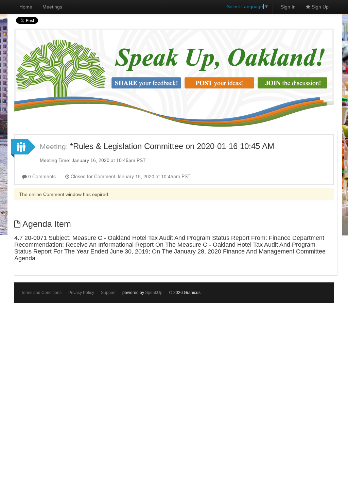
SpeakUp (153, 292)
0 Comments (41, 176)
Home (25, 7)
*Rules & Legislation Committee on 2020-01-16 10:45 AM (172, 146)
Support (108, 292)
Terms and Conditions (41, 292)
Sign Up (319, 7)
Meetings (52, 7)
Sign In (288, 7)
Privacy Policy (81, 292)
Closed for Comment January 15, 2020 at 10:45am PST (130, 176)
